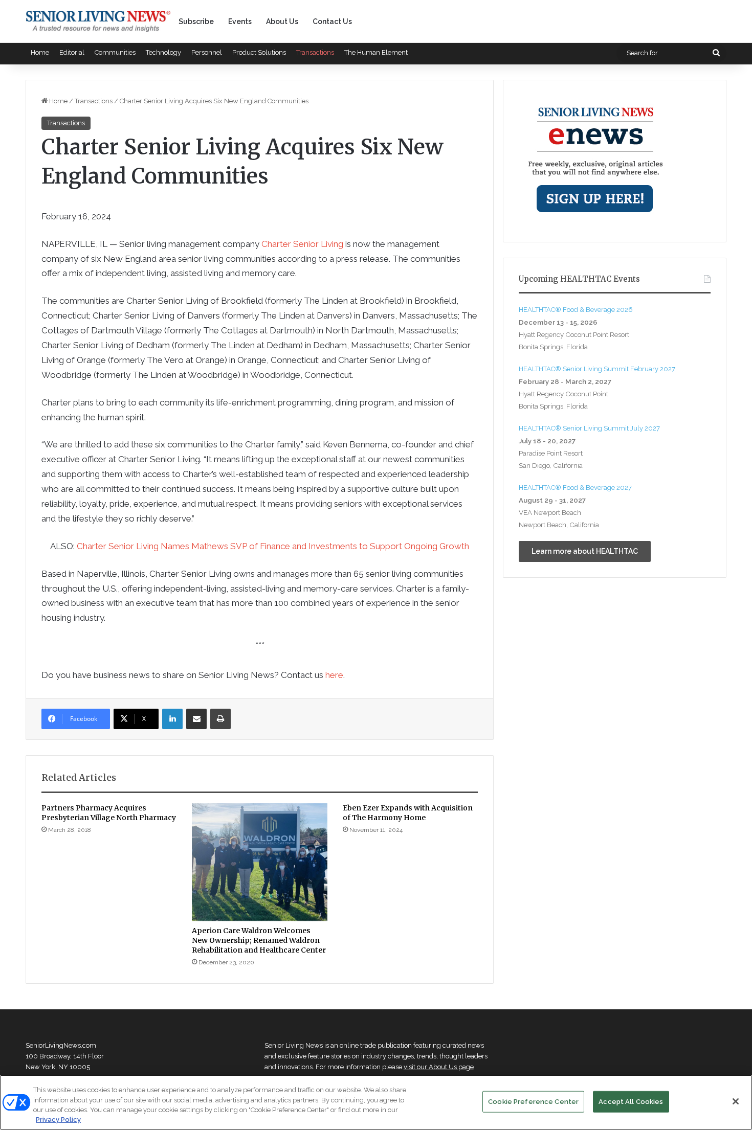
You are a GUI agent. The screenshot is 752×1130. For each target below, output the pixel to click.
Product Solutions (259, 52)
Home (40, 52)
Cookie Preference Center (533, 1101)
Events (240, 21)
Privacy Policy (58, 1119)
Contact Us (332, 21)
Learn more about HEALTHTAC (585, 551)
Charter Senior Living (302, 244)
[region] (376, 1102)
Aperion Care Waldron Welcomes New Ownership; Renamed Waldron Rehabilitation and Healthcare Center (259, 940)
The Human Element (376, 52)
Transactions (315, 52)
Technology (163, 52)
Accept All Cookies (631, 1101)
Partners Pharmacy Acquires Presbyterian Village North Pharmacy (108, 812)
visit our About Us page (439, 1067)
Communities (115, 52)
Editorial (71, 52)
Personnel (206, 52)
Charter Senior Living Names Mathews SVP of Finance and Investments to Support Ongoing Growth (273, 546)
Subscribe (196, 21)
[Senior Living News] (98, 21)
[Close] (735, 1101)
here (334, 675)
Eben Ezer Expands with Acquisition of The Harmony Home (408, 812)
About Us (282, 21)
